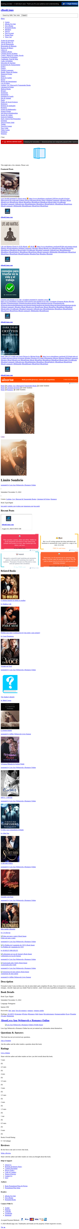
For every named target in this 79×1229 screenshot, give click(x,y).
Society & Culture (7, 115)
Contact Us (8, 1176)
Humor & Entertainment (9, 81)
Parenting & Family (7, 96)
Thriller (3, 124)
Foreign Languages (7, 70)
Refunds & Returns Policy (13, 1167)
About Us (8, 1165)
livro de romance (21, 1010)
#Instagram (10, 1016)
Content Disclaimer (11, 1168)
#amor (41, 1014)
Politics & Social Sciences (9, 102)
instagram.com (28, 506)
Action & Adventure (7, 40)
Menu (3, 18)
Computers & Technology (9, 57)
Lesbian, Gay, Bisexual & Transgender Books (16, 85)
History (3, 76)
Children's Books (6, 52)
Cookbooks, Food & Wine (9, 59)
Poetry (3, 100)
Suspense (4, 120)
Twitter (7, 1208)
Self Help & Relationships (9, 113)
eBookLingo (7, 10)
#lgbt (36, 1014)
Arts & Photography (7, 44)
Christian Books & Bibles (9, 53)
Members (8, 29)
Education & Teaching (8, 63)
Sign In (7, 31)
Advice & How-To (7, 42)
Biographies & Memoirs (8, 46)
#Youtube (73, 1014)
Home (3, 386)
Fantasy (3, 68)
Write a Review (6, 1153)
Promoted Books (10, 28)
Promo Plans (9, 35)
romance (30, 1010)
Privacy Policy (9, 1170)
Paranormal (4, 94)
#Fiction (24, 1014)
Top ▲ (3, 1227)
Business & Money (7, 48)
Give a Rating (5, 1053)
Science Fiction (6, 111)
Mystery (3, 91)
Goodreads (8, 1213)
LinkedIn (8, 1211)
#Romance (31, 1014)
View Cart (8, 37)
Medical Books (6, 89)
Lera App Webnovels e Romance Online (25, 1020)
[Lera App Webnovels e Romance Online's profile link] (24, 1025)
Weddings (4, 132)
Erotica (3, 66)
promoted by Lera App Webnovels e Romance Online (18, 485)
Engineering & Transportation (10, 65)
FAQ (6, 1178)
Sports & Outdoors (7, 117)
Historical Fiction (6, 74)
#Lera (67, 1014)
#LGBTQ (11, 1014)
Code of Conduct (10, 1172)
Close (3, 437)
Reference (4, 104)
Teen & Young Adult (7, 122)
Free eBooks (9, 26)
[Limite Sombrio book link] (19, 433)
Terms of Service (10, 1174)
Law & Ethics (5, 83)
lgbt (9, 1010)
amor (13, 1010)
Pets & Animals (6, 98)
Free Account (9, 33)
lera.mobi (4, 506)
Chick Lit (4, 50)
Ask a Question (6, 1040)
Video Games (5, 130)
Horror (3, 80)
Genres (7, 22)
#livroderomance (48, 1014)
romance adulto (39, 1010)
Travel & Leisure (6, 126)
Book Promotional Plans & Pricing (16, 1186)
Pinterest (7, 1210)
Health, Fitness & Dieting (9, 72)
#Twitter (3, 1016)
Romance (4, 107)
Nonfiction (4, 93)
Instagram (8, 1215)
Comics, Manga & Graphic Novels (12, 55)
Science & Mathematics (8, 109)
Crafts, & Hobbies (7, 61)
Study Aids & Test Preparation (11, 119)
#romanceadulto (60, 1014)
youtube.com (11, 506)
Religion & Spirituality (8, 106)
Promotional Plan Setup (12, 1188)
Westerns (4, 134)
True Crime (4, 128)
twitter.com (19, 506)
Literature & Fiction (7, 87)
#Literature (18, 1014)
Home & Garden (6, 78)
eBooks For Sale (10, 24)
